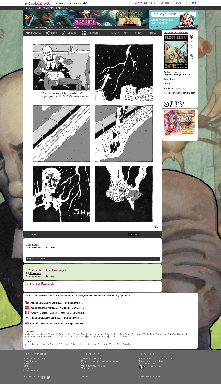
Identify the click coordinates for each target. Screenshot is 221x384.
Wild (125, 336)
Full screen (72, 33)
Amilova (29, 334)
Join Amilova (141, 3)
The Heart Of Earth (140, 334)
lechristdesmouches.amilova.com (179, 93)
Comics (54, 28)
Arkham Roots (123, 334)
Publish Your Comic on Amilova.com (156, 358)
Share (54, 33)
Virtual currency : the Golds (94, 366)
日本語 (32, 318)
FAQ (83, 363)
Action (28, 344)
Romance (92, 344)
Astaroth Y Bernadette (75, 336)
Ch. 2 (86, 28)
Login (154, 3)
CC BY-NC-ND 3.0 (153, 367)
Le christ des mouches (70, 28)
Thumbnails (92, 33)
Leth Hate (96, 336)
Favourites (36, 33)
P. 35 (94, 28)
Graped (181, 334)
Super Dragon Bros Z (77, 334)
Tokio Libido (110, 334)
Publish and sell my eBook (151, 361)
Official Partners (30, 370)
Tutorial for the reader (91, 358)
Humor (66, 344)
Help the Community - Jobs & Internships (100, 361)
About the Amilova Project (35, 358)
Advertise (27, 368)
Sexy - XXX (103, 344)
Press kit (27, 363)
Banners (27, 366)
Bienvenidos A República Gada (39, 336)
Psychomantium (95, 334)
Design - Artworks (40, 344)
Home (27, 28)
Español (33, 308)
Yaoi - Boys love (124, 344)
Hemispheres (40, 334)
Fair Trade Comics (147, 363)
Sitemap (85, 376)
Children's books (78, 344)
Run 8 (105, 336)
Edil (89, 336)
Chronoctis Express (57, 334)
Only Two (60, 336)
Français (35, 273)
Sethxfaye (172, 334)
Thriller (113, 344)
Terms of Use (87, 368)
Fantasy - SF (56, 344)
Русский (33, 323)
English (33, 303)
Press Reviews (30, 361)
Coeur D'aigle (116, 336)
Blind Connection (158, 334)
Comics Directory (40, 28)
